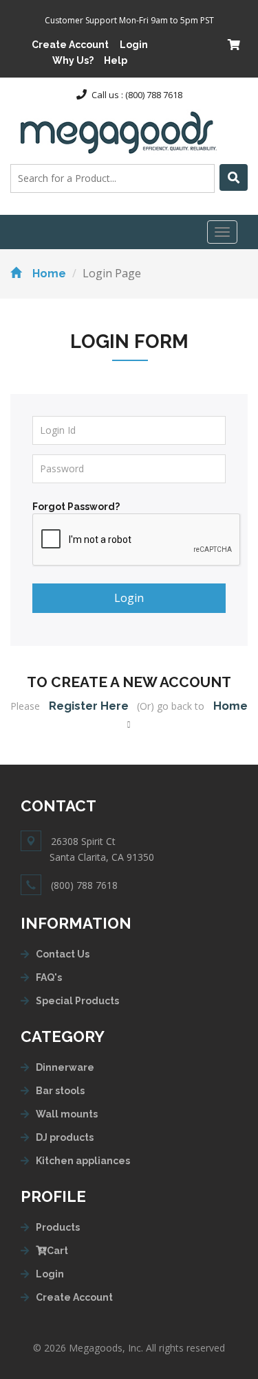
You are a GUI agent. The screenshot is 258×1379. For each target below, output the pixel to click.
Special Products (77, 1000)
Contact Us (62, 954)
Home (49, 273)
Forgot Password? (76, 506)
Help (115, 60)
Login (134, 44)
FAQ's (49, 977)
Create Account (70, 44)
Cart (57, 1250)
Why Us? (73, 60)
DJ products (65, 1137)
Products (58, 1227)
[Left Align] (233, 177)
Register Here (89, 705)
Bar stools (60, 1090)
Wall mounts (67, 1114)
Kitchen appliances (83, 1160)
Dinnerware (65, 1067)
